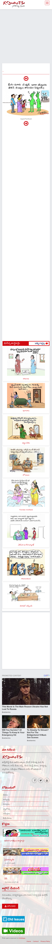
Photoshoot (26, 578)
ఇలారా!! (26, 410)
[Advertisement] (26, 35)
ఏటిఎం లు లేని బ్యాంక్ (26, 545)
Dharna (26, 378)
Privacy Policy (45, 941)
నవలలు (6, 804)
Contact (36, 941)
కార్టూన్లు (6, 799)
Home (29, 941)
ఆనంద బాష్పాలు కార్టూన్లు (14, 840)
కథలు (5, 795)
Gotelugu (22, 938)
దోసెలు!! (26, 475)
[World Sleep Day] (26, 79)
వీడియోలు (7, 818)
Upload (11, 906)
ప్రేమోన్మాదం (9, 859)
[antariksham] (26, 124)
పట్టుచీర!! (26, 443)
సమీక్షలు (6, 813)
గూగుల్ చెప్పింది (26, 606)
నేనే (5, 878)
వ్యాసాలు (6, 809)
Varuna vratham (26, 509)
